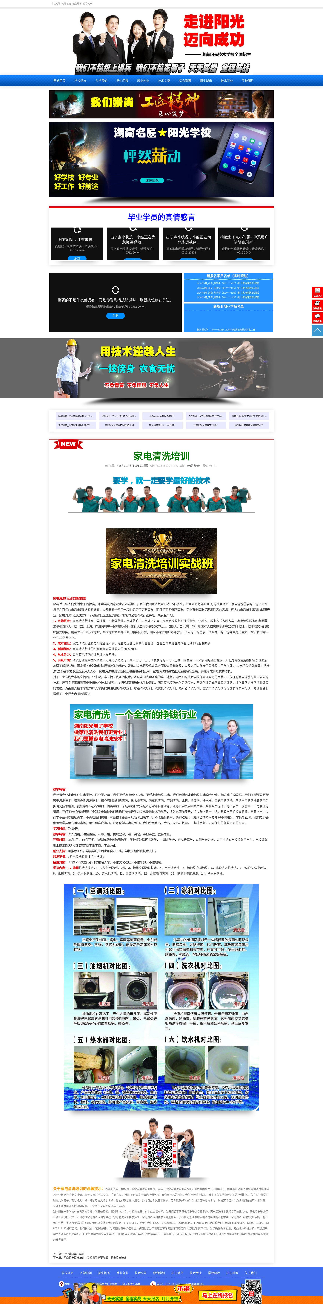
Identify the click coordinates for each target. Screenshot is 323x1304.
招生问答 (122, 80)
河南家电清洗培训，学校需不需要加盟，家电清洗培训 (95, 1257)
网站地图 (66, 3)
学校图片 (248, 80)
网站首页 (59, 80)
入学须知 (101, 80)
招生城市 (77, 3)
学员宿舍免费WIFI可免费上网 (119, 425)
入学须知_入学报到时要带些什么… (205, 416)
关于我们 (251, 1273)
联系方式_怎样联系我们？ (163, 416)
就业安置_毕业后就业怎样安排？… (75, 416)
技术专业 (227, 80)
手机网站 (55, 3)
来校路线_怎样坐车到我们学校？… (75, 425)
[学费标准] (317, 322)
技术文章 (164, 80)
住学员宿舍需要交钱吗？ (205, 425)
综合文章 (87, 3)
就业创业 (143, 80)
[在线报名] (317, 309)
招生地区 (232, 1273)
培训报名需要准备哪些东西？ (249, 425)
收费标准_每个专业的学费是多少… (249, 416)
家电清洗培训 (193, 465)
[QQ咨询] (317, 297)
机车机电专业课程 (139, 465)
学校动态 (80, 80)
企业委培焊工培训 (74, 1253)
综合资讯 (185, 80)
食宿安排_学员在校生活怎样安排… (119, 416)
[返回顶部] (317, 335)
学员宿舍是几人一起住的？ (162, 425)
